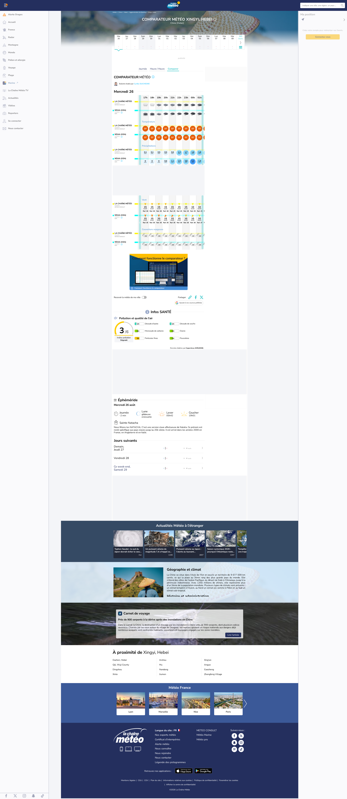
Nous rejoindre (163, 753)
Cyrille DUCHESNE (142, 84)
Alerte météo (162, 744)
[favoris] (214, 19)
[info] (153, 77)
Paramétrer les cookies (228, 780)
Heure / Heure (157, 68)
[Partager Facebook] (195, 297)
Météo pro (202, 739)
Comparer (173, 68)
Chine (120, 12)
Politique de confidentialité (205, 780)
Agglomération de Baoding (137, 12)
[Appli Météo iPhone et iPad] (184, 771)
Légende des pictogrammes (170, 762)
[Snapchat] (234, 742)
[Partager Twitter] (201, 297)
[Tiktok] (241, 749)
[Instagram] (241, 742)
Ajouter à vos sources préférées (190, 303)
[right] (244, 541)
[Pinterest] (234, 749)
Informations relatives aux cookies (177, 780)
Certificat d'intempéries (167, 739)
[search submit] (342, 5)
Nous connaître (163, 748)
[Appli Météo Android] (203, 771)
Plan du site (156, 780)
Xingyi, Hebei (152, 12)
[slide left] (140, 130)
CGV (146, 780)
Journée (143, 68)
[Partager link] (190, 297)
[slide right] (203, 130)
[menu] (6, 5)
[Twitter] (241, 736)
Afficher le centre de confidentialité (180, 785)
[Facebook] (234, 736)
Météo (115, 12)
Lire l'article (233, 634)
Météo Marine (204, 734)
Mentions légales (128, 780)
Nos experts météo (165, 734)
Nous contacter (163, 757)
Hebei (125, 12)
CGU (140, 780)
